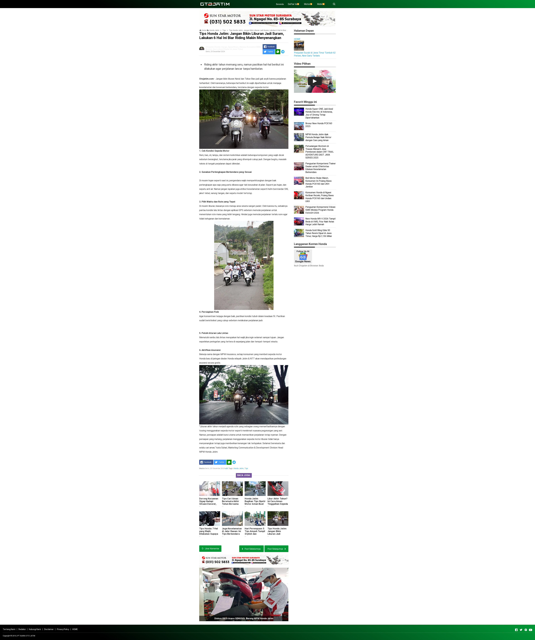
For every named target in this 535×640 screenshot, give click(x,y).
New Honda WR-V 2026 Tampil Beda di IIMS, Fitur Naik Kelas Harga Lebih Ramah (320, 221)
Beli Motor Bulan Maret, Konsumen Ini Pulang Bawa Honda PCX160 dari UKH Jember (318, 182)
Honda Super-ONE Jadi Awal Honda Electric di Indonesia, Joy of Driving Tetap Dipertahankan (319, 113)
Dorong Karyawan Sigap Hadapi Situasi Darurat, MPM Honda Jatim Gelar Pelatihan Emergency (209, 505)
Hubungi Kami (35, 629)
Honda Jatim (239, 468)
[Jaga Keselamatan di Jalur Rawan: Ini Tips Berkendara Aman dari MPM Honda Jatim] (232, 518)
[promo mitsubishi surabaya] (267, 18)
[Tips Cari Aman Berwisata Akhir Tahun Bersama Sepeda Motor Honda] (232, 488)
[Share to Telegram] (282, 51)
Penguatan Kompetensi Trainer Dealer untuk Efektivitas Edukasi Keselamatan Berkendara (320, 167)
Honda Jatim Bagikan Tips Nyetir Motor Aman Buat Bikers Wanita (255, 502)
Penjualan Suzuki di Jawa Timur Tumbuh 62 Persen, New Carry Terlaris (315, 54)
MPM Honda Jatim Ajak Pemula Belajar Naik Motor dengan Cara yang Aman (318, 137)
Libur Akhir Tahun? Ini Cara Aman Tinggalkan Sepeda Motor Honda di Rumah (278, 504)
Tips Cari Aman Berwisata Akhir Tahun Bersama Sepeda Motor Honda (230, 504)
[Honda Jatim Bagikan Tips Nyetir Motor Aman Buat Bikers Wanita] (255, 488)
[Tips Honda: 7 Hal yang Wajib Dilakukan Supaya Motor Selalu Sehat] (209, 518)
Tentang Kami (9, 629)
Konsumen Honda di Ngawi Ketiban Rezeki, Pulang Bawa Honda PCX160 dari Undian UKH (319, 196)
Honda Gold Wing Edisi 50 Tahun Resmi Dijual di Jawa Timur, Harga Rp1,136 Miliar (318, 233)
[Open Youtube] (530, 630)
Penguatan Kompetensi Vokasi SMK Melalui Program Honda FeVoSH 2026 (320, 210)
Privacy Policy (63, 629)
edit (226, 468)
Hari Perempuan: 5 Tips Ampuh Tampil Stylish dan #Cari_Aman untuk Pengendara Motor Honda (255, 535)
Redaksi (22, 629)
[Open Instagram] (525, 630)
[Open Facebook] (516, 630)
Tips (246, 468)
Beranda (280, 4)
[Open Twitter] (521, 630)
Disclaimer (49, 629)
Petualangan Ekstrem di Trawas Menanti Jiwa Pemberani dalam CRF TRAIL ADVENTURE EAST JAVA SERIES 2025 (319, 152)
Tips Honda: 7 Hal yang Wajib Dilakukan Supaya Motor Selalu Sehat (209, 532)
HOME (297, 39)
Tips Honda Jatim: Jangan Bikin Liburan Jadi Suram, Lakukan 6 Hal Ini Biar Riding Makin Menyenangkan (277, 536)
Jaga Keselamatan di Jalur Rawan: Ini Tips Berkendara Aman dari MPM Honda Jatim (232, 534)
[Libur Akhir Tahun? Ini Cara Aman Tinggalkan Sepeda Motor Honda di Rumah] (278, 488)
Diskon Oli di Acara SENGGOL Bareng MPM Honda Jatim (243, 618)
